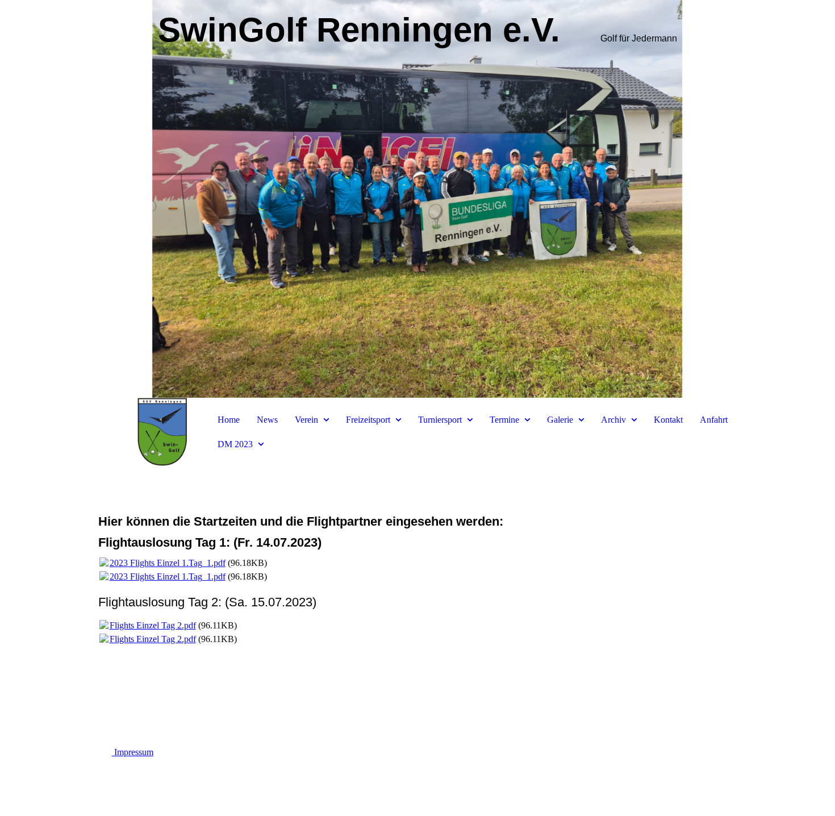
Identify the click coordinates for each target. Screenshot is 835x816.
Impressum (132, 752)
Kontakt (668, 419)
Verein (306, 419)
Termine (504, 419)
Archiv (613, 419)
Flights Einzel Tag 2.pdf (153, 625)
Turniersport (440, 419)
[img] (417, 199)
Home (229, 419)
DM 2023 (235, 444)
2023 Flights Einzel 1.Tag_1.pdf (168, 563)
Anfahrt (714, 419)
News (267, 419)
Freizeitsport (368, 419)
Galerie (560, 419)
